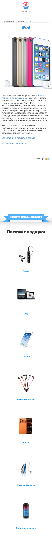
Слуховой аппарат (26, 485)
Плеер (26, 271)
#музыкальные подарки (14, 143)
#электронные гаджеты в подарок (19, 138)
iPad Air (26, 357)
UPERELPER (26, 12)
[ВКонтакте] (43, 158)
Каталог (21, 21)
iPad (26, 314)
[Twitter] (48, 158)
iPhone (26, 442)
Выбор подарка (8, 21)
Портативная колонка (26, 528)
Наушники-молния (26, 400)
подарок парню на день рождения (23, 96)
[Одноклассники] (46, 158)
